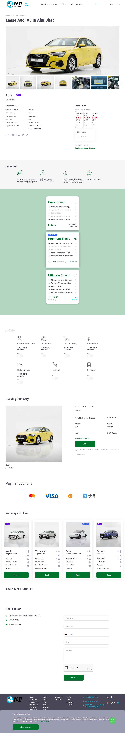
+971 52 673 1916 (14, 620)
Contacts (79, 4)
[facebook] (111, 697)
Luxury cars (33, 700)
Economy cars (34, 705)
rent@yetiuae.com (15, 624)
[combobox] (66, 634)
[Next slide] (119, 83)
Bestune (101, 551)
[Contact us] (96, 4)
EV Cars (63, 4)
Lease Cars (54, 4)
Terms (69, 697)
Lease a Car (59, 697)
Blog (68, 700)
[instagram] (107, 697)
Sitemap (69, 705)
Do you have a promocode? (82, 438)
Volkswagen (41, 551)
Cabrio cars (33, 710)
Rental (31, 697)
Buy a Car (71, 4)
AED (111, 4)
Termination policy (80, 454)
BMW (44, 705)
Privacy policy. (44, 721)
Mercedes (46, 707)
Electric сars (33, 707)
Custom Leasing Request (85, 148)
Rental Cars (44, 4)
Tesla (68, 551)
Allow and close (25, 727)
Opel (44, 710)
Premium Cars (33, 702)
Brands (45, 697)
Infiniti (45, 702)
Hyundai (8, 551)
